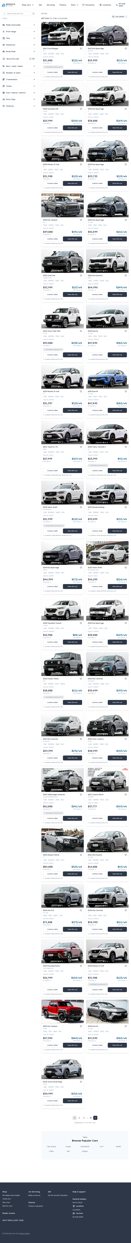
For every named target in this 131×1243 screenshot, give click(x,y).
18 (91, 1118)
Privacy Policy (24, 1233)
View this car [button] (72, 72)
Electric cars (7, 1206)
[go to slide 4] (64, 44)
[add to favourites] (81, 48)
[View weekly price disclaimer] (81, 63)
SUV (101, 1146)
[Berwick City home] (8, 4)
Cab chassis (51, 1146)
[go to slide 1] (58, 44)
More (73, 5)
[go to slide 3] (62, 44)
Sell (40, 5)
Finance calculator (35, 1206)
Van (68, 1151)
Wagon (85, 1151)
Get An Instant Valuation (58, 1195)
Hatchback (85, 1146)
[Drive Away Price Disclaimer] (50, 63)
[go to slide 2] (60, 44)
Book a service (34, 1195)
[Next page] (95, 1118)
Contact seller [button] (52, 72)
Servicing (51, 5)
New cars (6, 1202)
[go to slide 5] (66, 44)
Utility (51, 1151)
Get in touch (77, 1202)
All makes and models (11, 1195)
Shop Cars (26, 5)
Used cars (6, 1199)
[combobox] (16, 14)
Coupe (68, 1146)
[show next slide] (80, 35)
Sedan (118, 1146)
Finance (63, 5)
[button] (33, 14)
